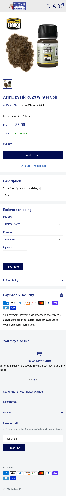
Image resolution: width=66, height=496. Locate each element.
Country (7, 216)
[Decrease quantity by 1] (18, 143)
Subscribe (14, 447)
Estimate (13, 266)
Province (8, 231)
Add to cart (33, 155)
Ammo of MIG (10, 104)
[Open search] (48, 6)
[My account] (54, 6)
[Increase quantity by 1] (35, 143)
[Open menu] (4, 6)
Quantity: (8, 143)
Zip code (8, 247)
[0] (60, 6)
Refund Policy (10, 280)
